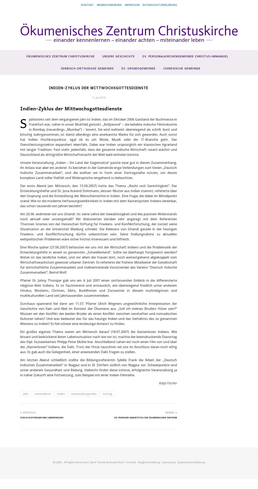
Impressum (132, 5)
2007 (25, 394)
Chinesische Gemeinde (182, 68)
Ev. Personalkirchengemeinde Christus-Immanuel (185, 56)
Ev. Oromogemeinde (139, 68)
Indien (61, 394)
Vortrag (107, 394)
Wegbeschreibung (109, 5)
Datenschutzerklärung (160, 5)
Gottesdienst (43, 394)
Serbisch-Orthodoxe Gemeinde (87, 68)
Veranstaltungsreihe (84, 394)
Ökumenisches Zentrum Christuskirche (60, 56)
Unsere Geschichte (118, 56)
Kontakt (87, 5)
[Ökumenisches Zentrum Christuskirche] (129, 30)
